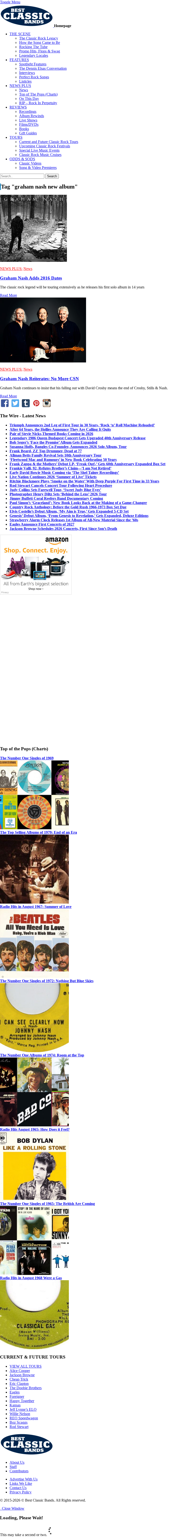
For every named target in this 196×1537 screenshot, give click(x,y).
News (23, 90)
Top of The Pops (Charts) (38, 94)
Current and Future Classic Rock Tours (48, 142)
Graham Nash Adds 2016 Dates (31, 278)
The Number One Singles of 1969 (27, 758)
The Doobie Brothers (26, 1388)
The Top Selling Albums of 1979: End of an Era (38, 832)
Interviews (27, 73)
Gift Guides (28, 133)
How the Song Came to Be (39, 42)
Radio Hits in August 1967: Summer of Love (35, 907)
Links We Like (21, 1483)
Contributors (19, 1471)
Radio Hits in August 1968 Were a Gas (31, 1278)
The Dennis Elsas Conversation (43, 68)
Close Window (12, 1508)
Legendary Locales (33, 55)
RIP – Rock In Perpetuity (38, 103)
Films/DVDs (28, 124)
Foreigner (17, 1396)
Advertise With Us (24, 1479)
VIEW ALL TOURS (26, 1366)
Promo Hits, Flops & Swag (39, 51)
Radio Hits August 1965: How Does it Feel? (35, 1129)
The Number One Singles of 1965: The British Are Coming (47, 1204)
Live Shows (28, 120)
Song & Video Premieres (38, 168)
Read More (8, 295)
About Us (17, 1462)
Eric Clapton (19, 1384)
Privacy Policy (21, 1492)
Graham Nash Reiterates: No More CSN (39, 378)
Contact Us (18, 1488)
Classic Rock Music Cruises (40, 155)
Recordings (27, 111)
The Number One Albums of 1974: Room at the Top (42, 1055)
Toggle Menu (10, 2)
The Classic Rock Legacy (38, 38)
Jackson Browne (22, 1375)
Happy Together (22, 1401)
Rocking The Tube (33, 47)
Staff (13, 1467)
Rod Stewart (19, 1427)
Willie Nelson (20, 1414)
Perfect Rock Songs (34, 77)
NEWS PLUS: (11, 269)
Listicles (25, 81)
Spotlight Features (32, 64)
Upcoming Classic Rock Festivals (44, 146)
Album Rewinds (31, 116)
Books (24, 129)
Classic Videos (30, 163)
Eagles (15, 1392)
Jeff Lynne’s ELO (23, 1409)
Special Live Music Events (39, 150)
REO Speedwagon (24, 1418)
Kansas (15, 1405)
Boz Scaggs (18, 1422)
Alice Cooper (20, 1371)
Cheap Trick (19, 1379)
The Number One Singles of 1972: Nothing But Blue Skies (46, 981)
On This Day (29, 99)
